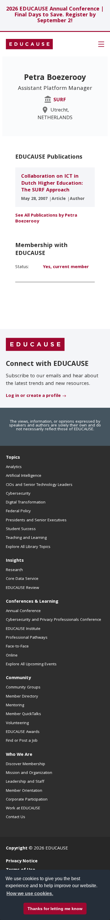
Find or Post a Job (22, 741)
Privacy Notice (22, 861)
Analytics (14, 467)
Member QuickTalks (23, 714)
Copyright (17, 848)
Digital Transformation (25, 502)
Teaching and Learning (26, 538)
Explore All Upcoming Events (31, 664)
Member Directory (22, 696)
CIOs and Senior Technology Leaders (39, 485)
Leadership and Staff (25, 782)
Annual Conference (23, 611)
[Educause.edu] (35, 344)
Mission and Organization (29, 773)
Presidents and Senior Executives (36, 520)
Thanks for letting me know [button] (55, 908)
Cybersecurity (18, 494)
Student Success (21, 529)
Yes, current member (66, 267)
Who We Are (19, 755)
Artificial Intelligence (23, 476)
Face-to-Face (17, 646)
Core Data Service (22, 579)
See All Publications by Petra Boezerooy (46, 218)
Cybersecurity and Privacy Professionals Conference (53, 620)
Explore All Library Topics (28, 547)
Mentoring (15, 705)
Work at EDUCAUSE (23, 808)
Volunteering (17, 723)
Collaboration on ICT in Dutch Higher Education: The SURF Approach (52, 183)
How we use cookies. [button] (29, 893)
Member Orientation (24, 791)
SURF (59, 100)
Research (14, 570)
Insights (15, 561)
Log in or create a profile (33, 396)
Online (12, 655)
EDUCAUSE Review (22, 588)
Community (18, 678)
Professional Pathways (27, 638)
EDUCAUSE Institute (23, 629)
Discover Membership (25, 764)
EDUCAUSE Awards (23, 732)
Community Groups (23, 687)
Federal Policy (18, 511)
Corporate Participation (27, 799)
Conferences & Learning (32, 602)
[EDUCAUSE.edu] (29, 44)
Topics (13, 458)
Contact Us (15, 817)
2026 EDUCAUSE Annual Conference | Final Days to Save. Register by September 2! (55, 15)
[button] (101, 44)
